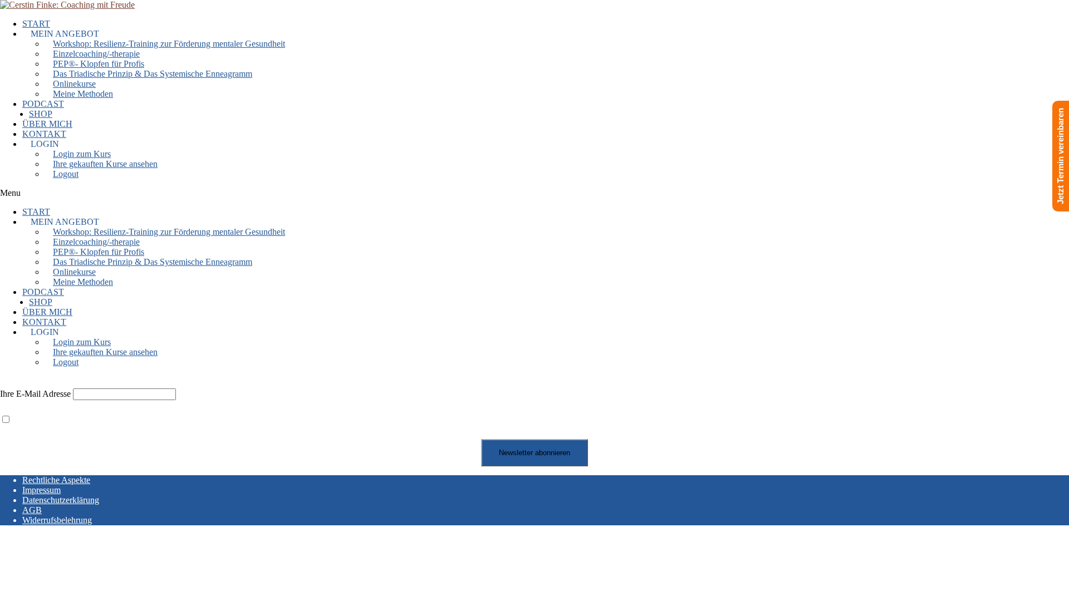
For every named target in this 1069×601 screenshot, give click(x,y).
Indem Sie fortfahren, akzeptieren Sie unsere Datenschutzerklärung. (131, 420)
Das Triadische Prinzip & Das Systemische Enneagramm (152, 73)
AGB (32, 510)
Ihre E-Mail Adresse (35, 393)
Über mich (47, 124)
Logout (66, 174)
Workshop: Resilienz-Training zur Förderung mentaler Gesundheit (169, 43)
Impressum (41, 490)
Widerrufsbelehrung (57, 520)
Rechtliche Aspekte (56, 480)
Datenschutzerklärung (60, 500)
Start (36, 23)
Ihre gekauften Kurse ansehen (105, 164)
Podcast (43, 104)
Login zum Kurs (82, 154)
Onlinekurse (74, 83)
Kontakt (44, 134)
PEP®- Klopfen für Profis (98, 63)
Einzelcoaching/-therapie (96, 53)
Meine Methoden (83, 93)
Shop (40, 114)
